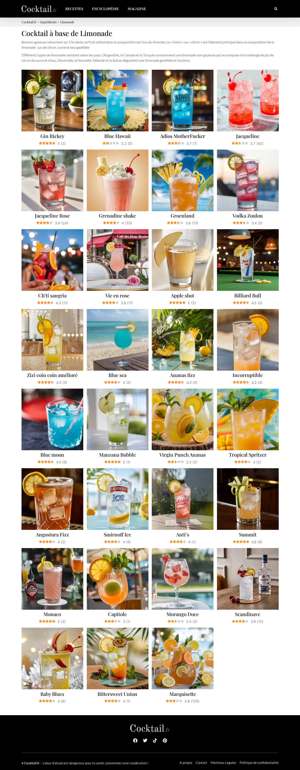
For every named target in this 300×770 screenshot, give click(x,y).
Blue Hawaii (117, 136)
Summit (248, 534)
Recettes (74, 9)
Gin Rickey (52, 136)
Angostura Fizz (52, 534)
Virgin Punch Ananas (182, 454)
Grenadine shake (117, 215)
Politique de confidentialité (259, 763)
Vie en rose (117, 295)
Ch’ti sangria (52, 295)
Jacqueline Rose (52, 215)
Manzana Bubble (117, 454)
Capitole (117, 614)
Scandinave (247, 614)
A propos (186, 763)
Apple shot (182, 295)
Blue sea (117, 375)
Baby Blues (52, 694)
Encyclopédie (105, 9)
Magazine (137, 9)
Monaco (52, 614)
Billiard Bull (247, 295)
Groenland (182, 215)
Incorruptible (248, 375)
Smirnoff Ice (117, 534)
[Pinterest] (165, 740)
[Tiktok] (155, 740)
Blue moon (52, 454)
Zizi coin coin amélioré (52, 375)
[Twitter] (145, 740)
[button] (275, 9)
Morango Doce (182, 614)
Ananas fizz (182, 375)
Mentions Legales (223, 763)
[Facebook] (135, 740)
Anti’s (182, 534)
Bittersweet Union (117, 694)
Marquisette (182, 694)
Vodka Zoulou (248, 215)
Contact (201, 763)
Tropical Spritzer (248, 454)
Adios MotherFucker (182, 136)
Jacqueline (247, 136)
